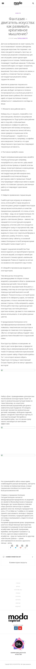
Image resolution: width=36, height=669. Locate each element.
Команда (18, 603)
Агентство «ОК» (18, 589)
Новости (18, 13)
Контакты (18, 599)
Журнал (18, 586)
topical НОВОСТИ (22, 38)
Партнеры (18, 596)
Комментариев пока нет (13, 557)
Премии (18, 593)
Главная (18, 583)
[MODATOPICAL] (18, 3)
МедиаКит (18, 606)
